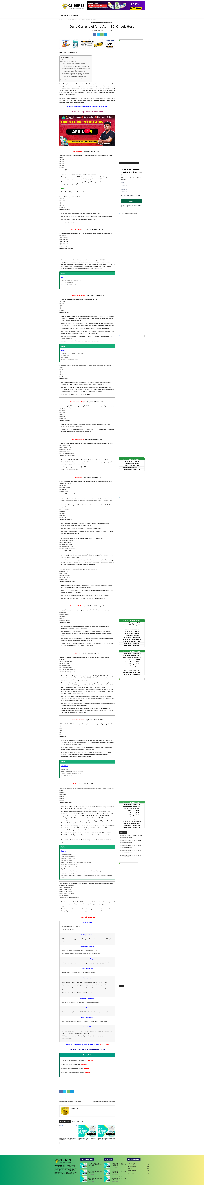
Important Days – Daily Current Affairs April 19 (74, 63)
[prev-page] (60, 1143)
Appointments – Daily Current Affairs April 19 (74, 71)
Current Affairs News (108, 22)
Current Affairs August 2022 (132, 659)
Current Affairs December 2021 (131, 827)
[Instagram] (58, 1176)
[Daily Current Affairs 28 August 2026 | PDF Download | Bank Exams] (87, 1131)
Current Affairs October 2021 (131, 823)
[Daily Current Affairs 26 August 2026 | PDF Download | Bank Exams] (83, 1179)
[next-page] (63, 1143)
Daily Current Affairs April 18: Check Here (70, 1101)
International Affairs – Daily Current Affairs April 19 (75, 76)
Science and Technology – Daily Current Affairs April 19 (76, 73)
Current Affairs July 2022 (132, 662)
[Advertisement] (87, 253)
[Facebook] (94, 34)
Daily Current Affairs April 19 (68, 61)
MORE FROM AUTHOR (77, 1121)
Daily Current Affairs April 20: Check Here (104, 1101)
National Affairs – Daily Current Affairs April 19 (75, 78)
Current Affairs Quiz (101, 12)
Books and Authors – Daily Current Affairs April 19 (75, 70)
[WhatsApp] (102, 34)
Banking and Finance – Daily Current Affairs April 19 (75, 65)
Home (62, 12)
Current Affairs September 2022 (132, 657)
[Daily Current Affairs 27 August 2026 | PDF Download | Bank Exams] (106, 1131)
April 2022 (74, 19)
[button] (143, 12)
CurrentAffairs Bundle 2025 (69, 16)
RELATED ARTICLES (65, 1121)
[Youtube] (62, 1176)
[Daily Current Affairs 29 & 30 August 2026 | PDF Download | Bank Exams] (68, 1131)
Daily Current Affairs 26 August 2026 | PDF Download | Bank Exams (130, 851)
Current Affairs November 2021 (131, 825)
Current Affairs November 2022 (131, 653)
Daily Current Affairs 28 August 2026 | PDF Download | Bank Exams (130, 841)
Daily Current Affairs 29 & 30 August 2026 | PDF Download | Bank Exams (131, 836)
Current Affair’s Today (73, 12)
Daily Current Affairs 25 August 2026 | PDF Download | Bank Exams (130, 856)
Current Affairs (88, 12)
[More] (109, 34)
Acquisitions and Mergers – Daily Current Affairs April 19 (77, 68)
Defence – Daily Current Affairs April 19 (73, 74)
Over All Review (66, 80)
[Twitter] (98, 34)
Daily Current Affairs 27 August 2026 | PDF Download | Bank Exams (130, 846)
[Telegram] (105, 34)
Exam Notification (124, 12)
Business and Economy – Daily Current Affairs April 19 (76, 66)
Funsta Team (96, 30)
